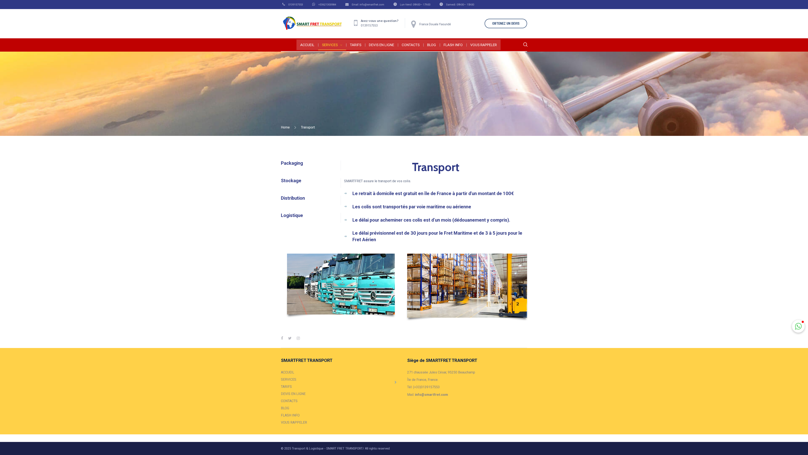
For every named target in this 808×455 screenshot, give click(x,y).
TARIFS (355, 45)
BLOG (431, 45)
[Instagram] (298, 338)
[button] (798, 326)
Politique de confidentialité (427, 402)
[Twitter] (290, 338)
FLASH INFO (453, 45)
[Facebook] (282, 338)
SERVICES (330, 45)
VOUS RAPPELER (483, 45)
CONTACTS (411, 45)
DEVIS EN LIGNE (381, 45)
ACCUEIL (307, 45)
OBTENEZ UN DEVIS (506, 23)
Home (285, 127)
